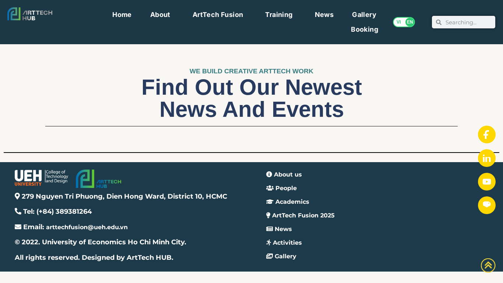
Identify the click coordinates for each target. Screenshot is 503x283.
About (160, 14)
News (324, 14)
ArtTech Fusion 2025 (302, 215)
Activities (286, 242)
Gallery (364, 14)
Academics (291, 201)
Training (278, 14)
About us (287, 174)
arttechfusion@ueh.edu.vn (87, 227)
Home (122, 14)
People (285, 188)
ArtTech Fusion (218, 14)
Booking (364, 29)
